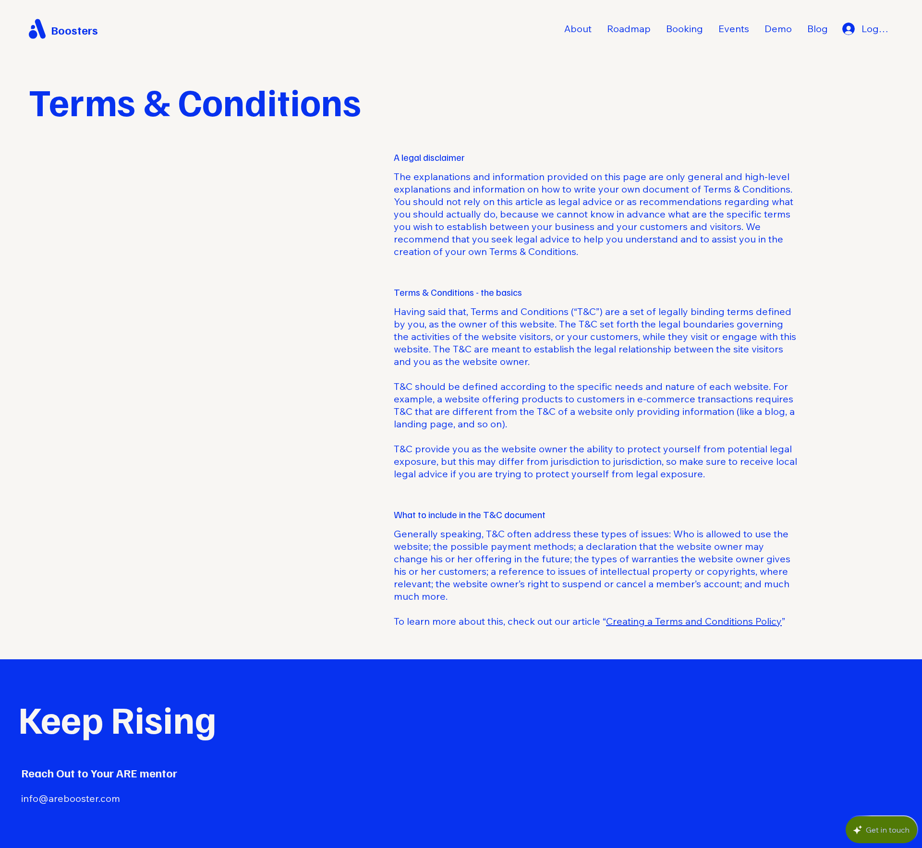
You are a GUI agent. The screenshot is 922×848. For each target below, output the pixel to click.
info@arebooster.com (70, 798)
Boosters (74, 30)
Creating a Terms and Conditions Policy (694, 621)
